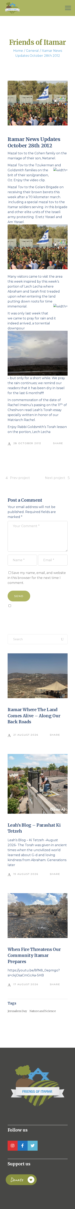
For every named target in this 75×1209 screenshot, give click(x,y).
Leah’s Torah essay (47, 410)
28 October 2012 (27, 443)
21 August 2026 (25, 734)
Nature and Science (42, 1011)
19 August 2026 (25, 873)
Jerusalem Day (17, 1011)
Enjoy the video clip (29, 180)
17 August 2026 (25, 984)
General (32, 51)
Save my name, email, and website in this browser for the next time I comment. (37, 578)
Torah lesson (57, 427)
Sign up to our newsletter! (31, 615)
